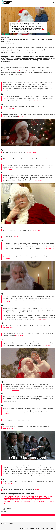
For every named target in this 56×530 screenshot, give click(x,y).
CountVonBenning (32, 152)
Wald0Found (6, 258)
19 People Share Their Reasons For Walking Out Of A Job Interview (22, 499)
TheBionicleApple (9, 483)
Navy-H (19, 401)
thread (16, 58)
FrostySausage (19, 335)
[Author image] (2, 43)
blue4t (10, 169)
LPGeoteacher (11, 302)
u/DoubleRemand (33, 58)
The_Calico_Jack (49, 248)
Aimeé (5, 43)
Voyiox (37, 489)
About (21, 528)
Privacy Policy (44, 528)
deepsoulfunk (17, 236)
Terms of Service (34, 528)
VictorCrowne (47, 345)
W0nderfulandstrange (9, 428)
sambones (47, 475)
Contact (51, 528)
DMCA (26, 528)
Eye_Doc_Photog (37, 180)
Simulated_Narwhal (8, 108)
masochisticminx (37, 100)
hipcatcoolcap (42, 319)
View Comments (28, 515)
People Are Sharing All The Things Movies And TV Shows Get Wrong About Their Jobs (28, 496)
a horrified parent (15, 71)
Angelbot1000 (22, 116)
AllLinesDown (37, 230)
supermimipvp (45, 159)
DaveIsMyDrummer (8, 327)
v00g (34, 420)
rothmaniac (15, 390)
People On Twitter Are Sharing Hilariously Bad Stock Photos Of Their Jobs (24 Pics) (27, 498)
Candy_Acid (49, 90)
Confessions (5, 37)
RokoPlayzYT (6, 413)
